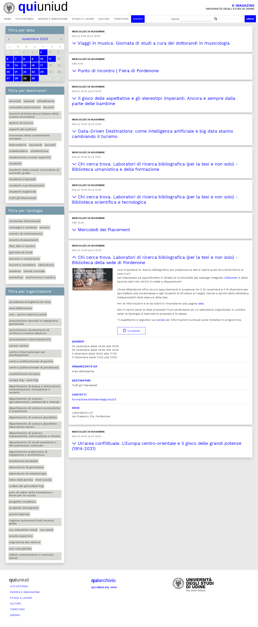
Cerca (175, 19)
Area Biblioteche (20, 308)
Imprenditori (17, 145)
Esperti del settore (22, 129)
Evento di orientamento (26, 233)
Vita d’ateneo (24, 18)
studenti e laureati (22, 179)
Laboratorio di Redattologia (27, 473)
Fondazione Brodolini (23, 461)
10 (41, 58)
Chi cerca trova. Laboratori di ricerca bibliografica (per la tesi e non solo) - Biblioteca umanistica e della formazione (155, 166)
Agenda (138, 18)
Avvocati (15, 101)
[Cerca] (215, 19)
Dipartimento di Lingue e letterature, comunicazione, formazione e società (35, 389)
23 (33, 71)
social (161, 319)
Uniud (250, 18)
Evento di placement (23, 240)
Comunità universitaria (25, 107)
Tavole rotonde (34, 271)
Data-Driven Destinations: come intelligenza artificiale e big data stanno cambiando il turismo (152, 134)
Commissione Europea (24, 373)
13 (7, 65)
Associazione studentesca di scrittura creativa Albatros (29, 331)
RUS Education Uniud (23, 529)
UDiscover (231, 277)
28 (16, 78)
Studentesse (39, 151)
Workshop (16, 277)
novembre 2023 (35, 39)
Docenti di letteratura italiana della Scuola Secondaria (34, 115)
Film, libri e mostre (22, 246)
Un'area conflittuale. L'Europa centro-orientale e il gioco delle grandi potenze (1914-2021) (156, 446)
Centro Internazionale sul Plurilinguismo (27, 353)
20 (8, 71)
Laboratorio (46, 265)
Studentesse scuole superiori (30, 157)
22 (24, 71)
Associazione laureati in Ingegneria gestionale (33, 322)
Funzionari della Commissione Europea (29, 137)
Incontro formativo (22, 265)
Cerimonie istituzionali (24, 221)
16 (33, 65)
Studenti (15, 163)
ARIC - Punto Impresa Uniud (27, 314)
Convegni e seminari (23, 227)
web (201, 303)
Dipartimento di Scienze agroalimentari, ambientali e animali (34, 400)
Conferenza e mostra (40, 277)
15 (24, 65)
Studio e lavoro (83, 18)
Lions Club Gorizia (21, 479)
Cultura (103, 18)
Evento (45, 227)
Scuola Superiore (21, 536)
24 (42, 71)
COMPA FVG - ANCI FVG (23, 380)
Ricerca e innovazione (53, 18)
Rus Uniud (46, 529)
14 (16, 65)
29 (25, 78)
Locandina (133, 330)
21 (16, 71)
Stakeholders (18, 151)
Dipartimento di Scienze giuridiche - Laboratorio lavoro (34, 425)
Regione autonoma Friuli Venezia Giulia (31, 522)
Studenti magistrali (22, 191)
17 (41, 65)
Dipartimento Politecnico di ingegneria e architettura (28, 453)
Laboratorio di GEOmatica (26, 467)
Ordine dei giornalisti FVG (26, 486)
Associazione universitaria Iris (30, 339)
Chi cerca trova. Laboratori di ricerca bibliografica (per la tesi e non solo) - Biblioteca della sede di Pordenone (155, 260)
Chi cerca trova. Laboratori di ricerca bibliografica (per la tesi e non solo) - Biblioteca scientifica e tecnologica (155, 199)
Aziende (29, 101)
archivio (103, 580)
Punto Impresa (19, 514)
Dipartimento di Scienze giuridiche (33, 417)
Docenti (48, 107)
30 (33, 78)
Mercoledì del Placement (103, 229)
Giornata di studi (20, 252)
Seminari (15, 271)
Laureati (50, 145)
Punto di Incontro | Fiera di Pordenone (117, 70)
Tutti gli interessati (22, 198)
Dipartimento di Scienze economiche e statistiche (34, 409)
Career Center (19, 345)
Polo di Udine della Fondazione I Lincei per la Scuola (31, 494)
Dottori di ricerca (21, 123)
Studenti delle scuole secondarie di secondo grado (34, 171)
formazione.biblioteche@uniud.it (94, 399)
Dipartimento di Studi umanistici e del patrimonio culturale (33, 444)
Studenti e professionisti (26, 185)
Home (7, 18)
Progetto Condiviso (22, 501)
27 (8, 78)
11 (50, 58)
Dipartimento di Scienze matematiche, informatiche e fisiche (34, 434)
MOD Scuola (43, 479)
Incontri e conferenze (24, 258)
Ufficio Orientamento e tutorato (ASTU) (31, 556)
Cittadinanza (45, 101)
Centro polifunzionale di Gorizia (31, 361)
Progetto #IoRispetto (24, 507)
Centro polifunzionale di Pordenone (34, 367)
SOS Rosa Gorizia (20, 548)
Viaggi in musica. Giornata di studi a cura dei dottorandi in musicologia (153, 43)
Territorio (121, 18)
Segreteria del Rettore (24, 542)
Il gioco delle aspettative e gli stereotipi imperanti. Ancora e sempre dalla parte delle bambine (153, 101)
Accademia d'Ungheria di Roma (30, 302)
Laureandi (35, 145)
